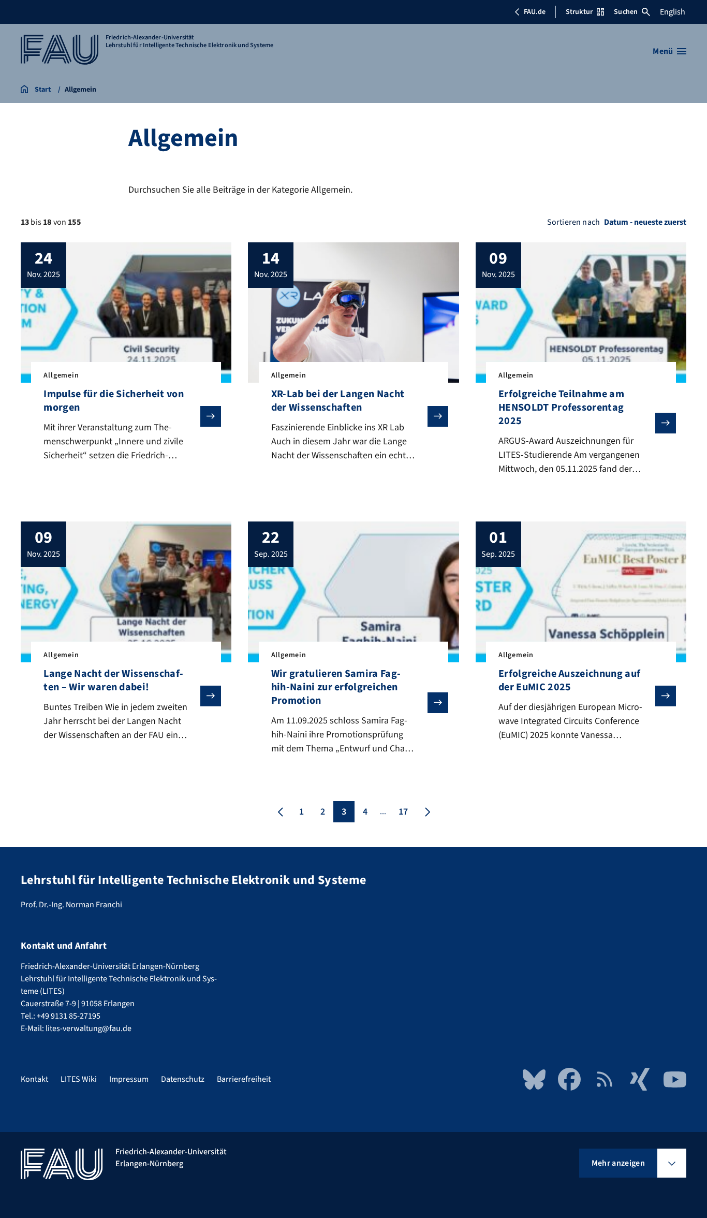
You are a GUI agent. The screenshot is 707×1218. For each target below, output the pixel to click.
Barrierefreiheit (244, 1079)
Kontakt (34, 1079)
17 (403, 811)
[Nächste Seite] (426, 811)
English (672, 12)
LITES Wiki (79, 1079)
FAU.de (535, 12)
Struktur (579, 12)
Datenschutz (182, 1079)
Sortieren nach (573, 222)
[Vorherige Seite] (280, 811)
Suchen (626, 12)
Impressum (129, 1079)
